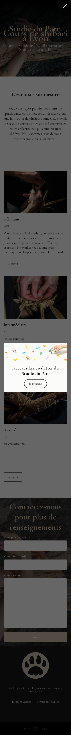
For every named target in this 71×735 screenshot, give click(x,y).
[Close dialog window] (65, 6)
